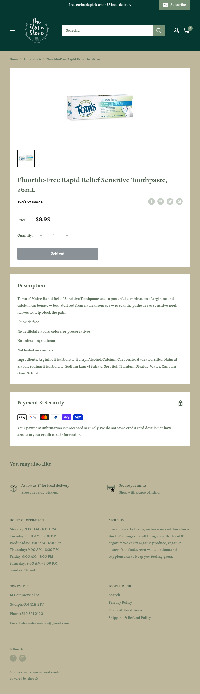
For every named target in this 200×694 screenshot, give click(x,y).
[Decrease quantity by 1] (41, 236)
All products (32, 59)
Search (114, 595)
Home (14, 59)
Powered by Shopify (24, 679)
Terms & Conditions (125, 610)
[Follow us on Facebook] (13, 658)
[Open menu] (12, 30)
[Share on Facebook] (151, 201)
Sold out (57, 254)
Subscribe (178, 5)
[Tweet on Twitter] (170, 201)
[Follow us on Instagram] (22, 658)
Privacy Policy (120, 602)
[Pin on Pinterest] (160, 201)
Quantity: (25, 235)
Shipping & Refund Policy (130, 618)
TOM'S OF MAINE (30, 202)
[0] (186, 30)
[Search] (159, 30)
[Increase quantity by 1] (67, 236)
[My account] (176, 30)
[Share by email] (179, 201)
